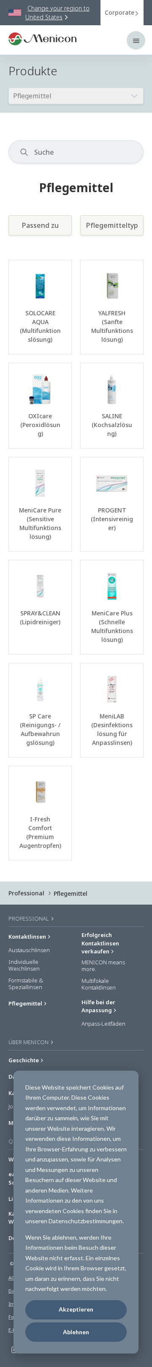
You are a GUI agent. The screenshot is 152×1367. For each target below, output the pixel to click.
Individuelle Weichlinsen (24, 965)
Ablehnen (76, 1331)
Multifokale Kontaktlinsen (98, 984)
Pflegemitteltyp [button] (112, 225)
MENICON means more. (103, 965)
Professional (26, 893)
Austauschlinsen (29, 950)
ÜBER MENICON (29, 1042)
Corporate (119, 12)
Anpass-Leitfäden (103, 1024)
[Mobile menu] (136, 40)
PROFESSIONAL (29, 918)
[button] (138, 152)
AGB (13, 1278)
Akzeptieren (76, 1309)
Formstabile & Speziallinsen (25, 983)
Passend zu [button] (40, 225)
